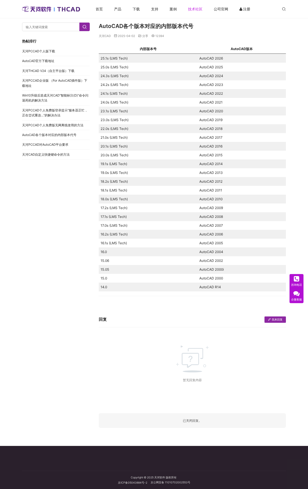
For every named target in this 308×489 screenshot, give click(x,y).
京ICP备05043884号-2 (134, 482)
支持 (154, 9)
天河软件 (159, 477)
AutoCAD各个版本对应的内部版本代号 (49, 135)
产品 (117, 9)
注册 (246, 9)
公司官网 (221, 9)
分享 (145, 36)
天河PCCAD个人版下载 (38, 51)
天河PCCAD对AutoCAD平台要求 (45, 144)
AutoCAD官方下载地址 (38, 61)
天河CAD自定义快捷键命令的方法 (46, 154)
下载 (136, 9)
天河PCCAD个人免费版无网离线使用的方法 (52, 125)
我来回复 (277, 319)
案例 (173, 9)
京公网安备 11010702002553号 (170, 482)
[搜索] (284, 9)
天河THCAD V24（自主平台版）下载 (48, 71)
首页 (99, 9)
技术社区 (195, 9)
